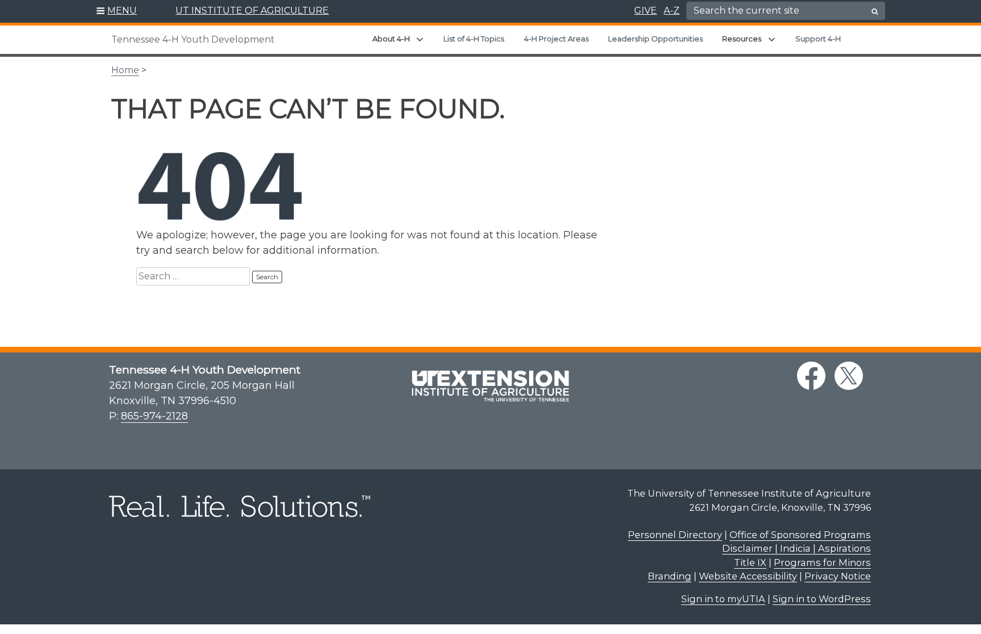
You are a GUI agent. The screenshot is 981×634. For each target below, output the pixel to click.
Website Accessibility (748, 576)
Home (125, 70)
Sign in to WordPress (822, 598)
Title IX (750, 562)
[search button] (875, 11)
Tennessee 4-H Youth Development (193, 39)
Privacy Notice (837, 576)
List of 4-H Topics (473, 38)
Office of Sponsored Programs (800, 534)
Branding (669, 576)
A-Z (672, 10)
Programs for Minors (822, 562)
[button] (116, 11)
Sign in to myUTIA (723, 598)
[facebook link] (811, 376)
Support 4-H (818, 38)
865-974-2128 (154, 416)
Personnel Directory (675, 534)
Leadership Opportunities (655, 38)
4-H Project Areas (556, 38)
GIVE (645, 10)
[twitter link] (849, 376)
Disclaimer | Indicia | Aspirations (796, 548)
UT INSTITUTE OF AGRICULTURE (252, 10)
